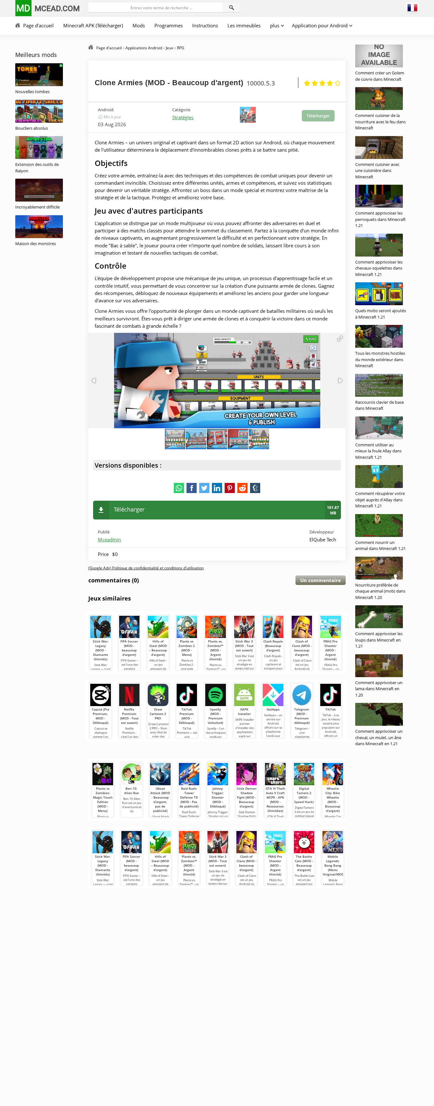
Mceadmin (109, 539)
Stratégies (182, 117)
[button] (340, 338)
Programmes (168, 25)
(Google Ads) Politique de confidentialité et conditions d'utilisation (146, 568)
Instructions (205, 25)
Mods (138, 25)
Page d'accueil (38, 25)
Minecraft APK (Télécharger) (93, 25)
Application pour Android (320, 25)
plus (274, 25)
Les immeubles (244, 25)
